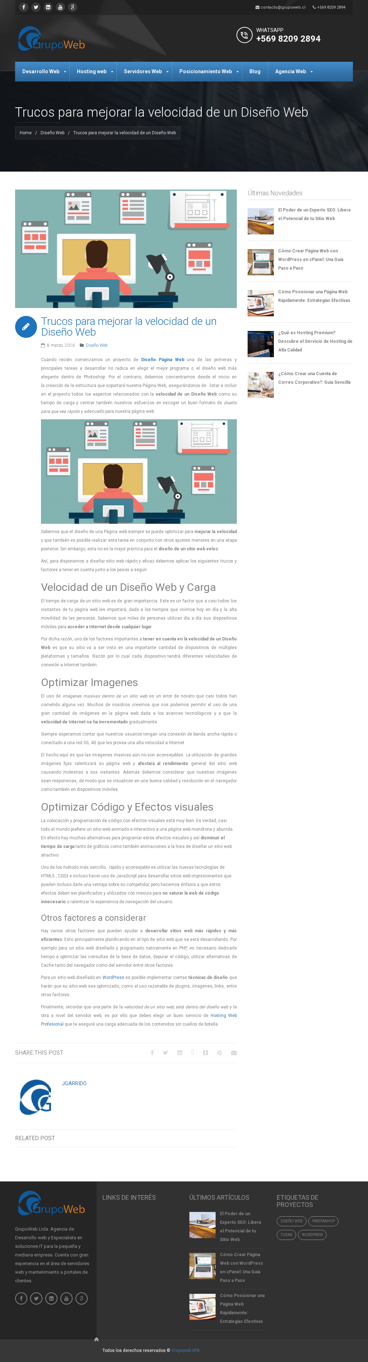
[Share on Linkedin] (179, 1052)
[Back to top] (96, 1339)
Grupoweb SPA (185, 1350)
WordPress (113, 977)
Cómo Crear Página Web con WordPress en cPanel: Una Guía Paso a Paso (310, 259)
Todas (286, 1235)
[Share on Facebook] (152, 1052)
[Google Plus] (192, 1052)
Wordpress (312, 1235)
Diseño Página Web (162, 359)
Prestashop (323, 1221)
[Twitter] (36, 7)
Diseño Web (52, 132)
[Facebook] (23, 7)
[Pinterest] (219, 1052)
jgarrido (74, 1083)
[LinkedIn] (48, 7)
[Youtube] (60, 7)
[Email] (234, 1052)
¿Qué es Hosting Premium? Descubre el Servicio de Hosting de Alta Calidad (315, 341)
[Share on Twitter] (165, 1052)
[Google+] (72, 7)
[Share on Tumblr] (205, 1052)
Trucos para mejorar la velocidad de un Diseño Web (129, 326)
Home (26, 132)
